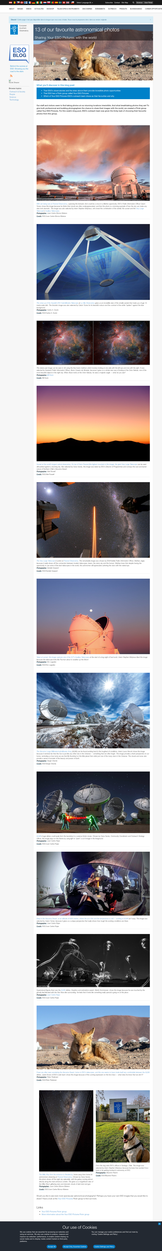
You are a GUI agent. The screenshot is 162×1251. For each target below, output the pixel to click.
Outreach (112, 9)
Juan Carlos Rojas (53, 995)
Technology (14, 100)
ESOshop (50, 9)
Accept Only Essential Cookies (75, 1247)
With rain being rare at (45, 204)
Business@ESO (136, 9)
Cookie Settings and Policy (104, 1247)
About (11, 9)
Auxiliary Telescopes (52, 211)
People (12, 94)
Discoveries (87, 9)
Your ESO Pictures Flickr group (54, 1211)
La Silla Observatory (88, 303)
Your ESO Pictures (65, 1198)
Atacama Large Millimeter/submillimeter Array (56, 751)
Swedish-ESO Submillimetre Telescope (64, 303)
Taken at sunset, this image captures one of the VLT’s (56, 657)
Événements (100, 9)
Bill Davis (50, 375)
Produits (123, 9)
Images (20, 9)
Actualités (39, 9)
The (38, 561)
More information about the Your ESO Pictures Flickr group (65, 1214)
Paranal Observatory (60, 204)
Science (139, 3)
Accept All (51, 1247)
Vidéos (28, 9)
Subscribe (109, 3)
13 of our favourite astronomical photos (77, 29)
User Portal (148, 3)
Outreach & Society (17, 91)
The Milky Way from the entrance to (52, 1174)
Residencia (69, 1174)
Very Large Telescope (129, 464)
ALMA (39, 836)
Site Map (125, 3)
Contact (117, 3)
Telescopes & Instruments (68, 9)
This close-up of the (44, 303)
